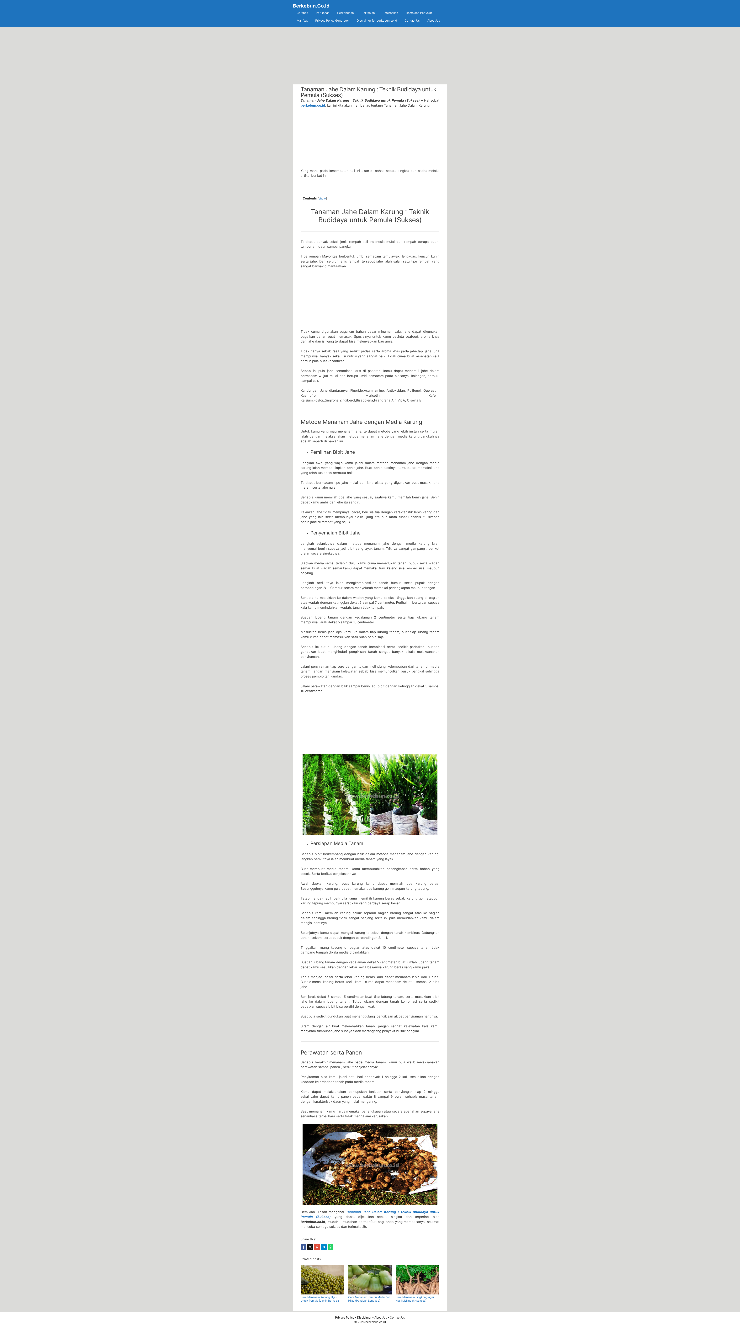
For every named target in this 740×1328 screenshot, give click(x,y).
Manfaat (302, 20)
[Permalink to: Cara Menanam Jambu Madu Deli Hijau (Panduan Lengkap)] (370, 1279)
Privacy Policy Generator (332, 20)
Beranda (302, 13)
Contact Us (412, 20)
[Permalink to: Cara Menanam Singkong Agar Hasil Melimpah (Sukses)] (417, 1279)
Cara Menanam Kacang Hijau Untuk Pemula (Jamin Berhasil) (320, 1298)
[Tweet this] (310, 1247)
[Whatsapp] (330, 1247)
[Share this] (303, 1247)
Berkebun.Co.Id (311, 6)
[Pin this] (317, 1247)
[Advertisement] (370, 56)
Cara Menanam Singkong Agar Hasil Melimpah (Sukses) (415, 1298)
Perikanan (323, 13)
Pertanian (368, 13)
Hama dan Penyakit (419, 13)
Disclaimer (364, 1317)
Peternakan (390, 13)
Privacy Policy (344, 1317)
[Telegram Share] (324, 1247)
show (322, 198)
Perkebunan (345, 13)
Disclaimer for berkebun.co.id (377, 20)
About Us (433, 20)
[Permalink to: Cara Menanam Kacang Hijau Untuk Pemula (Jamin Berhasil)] (322, 1279)
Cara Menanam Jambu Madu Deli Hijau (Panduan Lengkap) (369, 1298)
